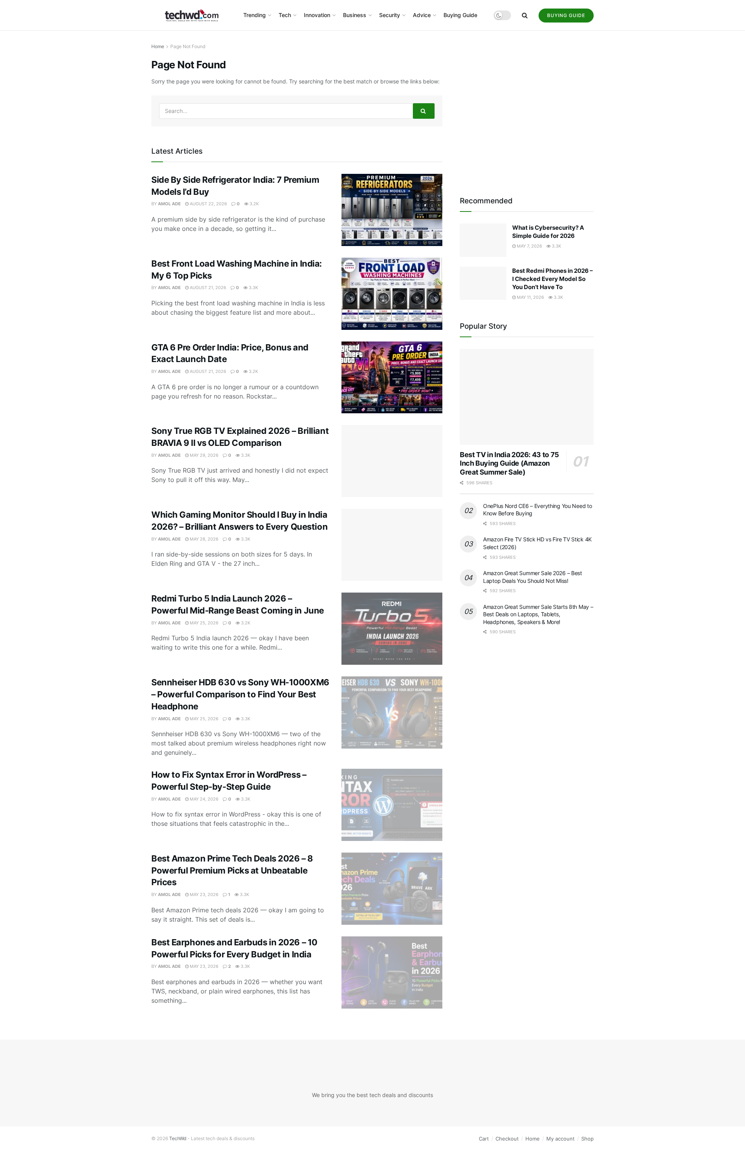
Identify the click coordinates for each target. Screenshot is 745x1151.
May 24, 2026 (203, 799)
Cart (484, 1144)
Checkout (507, 1144)
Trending (254, 15)
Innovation (317, 15)
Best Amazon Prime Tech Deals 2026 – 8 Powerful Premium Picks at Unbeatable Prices (232, 870)
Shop (587, 1144)
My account (560, 1144)
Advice (422, 15)
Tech (285, 15)
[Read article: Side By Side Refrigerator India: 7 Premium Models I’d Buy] (391, 210)
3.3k (253, 287)
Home (157, 46)
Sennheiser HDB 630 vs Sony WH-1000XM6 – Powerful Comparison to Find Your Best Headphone (240, 694)
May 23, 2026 (203, 894)
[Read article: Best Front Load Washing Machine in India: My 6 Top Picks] (391, 294)
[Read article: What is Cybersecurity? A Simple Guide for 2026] (483, 240)
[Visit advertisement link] (527, 109)
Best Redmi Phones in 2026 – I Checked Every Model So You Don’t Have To (552, 279)
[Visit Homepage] (191, 15)
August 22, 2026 (208, 203)
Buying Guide (460, 15)
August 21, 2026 (207, 287)
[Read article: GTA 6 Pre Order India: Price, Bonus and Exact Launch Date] (391, 377)
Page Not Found (187, 46)
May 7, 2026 (529, 246)
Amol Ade (169, 203)
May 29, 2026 (203, 455)
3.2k (253, 203)
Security (389, 15)
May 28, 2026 (203, 539)
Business (354, 15)
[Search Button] (525, 15)
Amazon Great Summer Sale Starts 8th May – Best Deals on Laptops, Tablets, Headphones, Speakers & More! (538, 614)
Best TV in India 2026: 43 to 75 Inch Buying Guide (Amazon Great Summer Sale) (509, 463)
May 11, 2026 (530, 297)
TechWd (177, 1143)
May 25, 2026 (203, 623)
